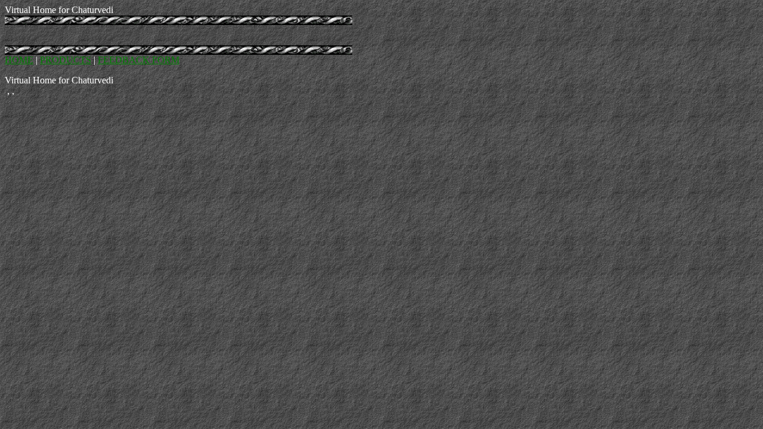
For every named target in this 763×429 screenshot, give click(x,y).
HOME (19, 60)
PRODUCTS (65, 60)
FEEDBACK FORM (138, 60)
